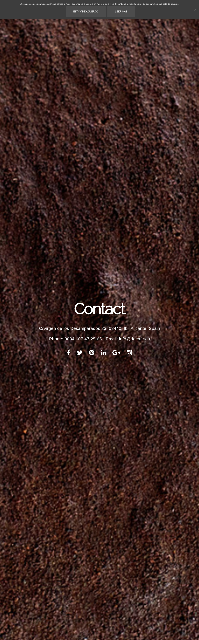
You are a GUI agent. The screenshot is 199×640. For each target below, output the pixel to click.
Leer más (121, 11)
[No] (195, 9)
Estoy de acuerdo (85, 11)
